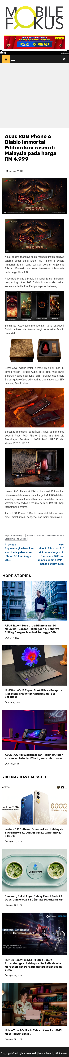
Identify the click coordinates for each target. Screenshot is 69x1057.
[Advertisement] (34, 96)
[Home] (6, 59)
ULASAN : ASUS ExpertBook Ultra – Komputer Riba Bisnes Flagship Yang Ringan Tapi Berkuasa (34, 694)
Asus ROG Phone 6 (35, 535)
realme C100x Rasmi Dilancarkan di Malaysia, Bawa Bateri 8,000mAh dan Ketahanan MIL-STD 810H (34, 833)
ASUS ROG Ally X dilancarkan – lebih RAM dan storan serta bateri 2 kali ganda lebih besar (34, 756)
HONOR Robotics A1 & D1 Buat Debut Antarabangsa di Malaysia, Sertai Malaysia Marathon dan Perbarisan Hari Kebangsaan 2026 (33, 965)
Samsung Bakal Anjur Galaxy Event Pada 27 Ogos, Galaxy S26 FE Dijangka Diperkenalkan (34, 898)
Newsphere (44, 1053)
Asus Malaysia (18, 535)
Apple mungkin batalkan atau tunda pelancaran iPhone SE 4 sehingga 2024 (19, 552)
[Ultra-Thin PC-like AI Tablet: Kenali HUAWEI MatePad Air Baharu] (34, 1004)
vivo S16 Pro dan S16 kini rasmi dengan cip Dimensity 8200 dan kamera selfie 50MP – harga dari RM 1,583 (51, 554)
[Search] (64, 59)
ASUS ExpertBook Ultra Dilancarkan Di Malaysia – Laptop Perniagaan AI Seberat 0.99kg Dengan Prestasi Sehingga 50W (32, 629)
